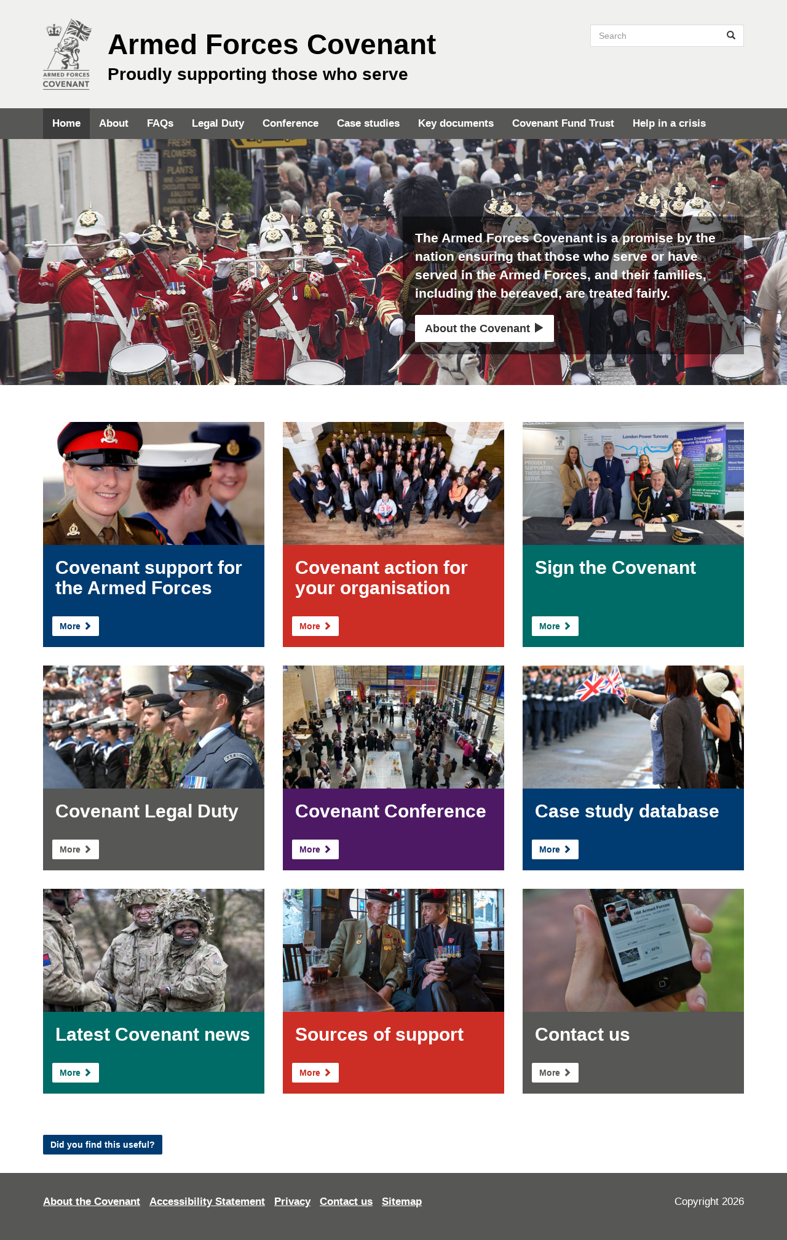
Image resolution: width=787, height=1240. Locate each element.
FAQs (160, 123)
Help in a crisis (669, 123)
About (114, 123)
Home (66, 123)
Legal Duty (218, 123)
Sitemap (402, 1201)
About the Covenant (479, 328)
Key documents (456, 123)
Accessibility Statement (207, 1201)
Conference (290, 123)
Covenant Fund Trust (563, 123)
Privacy (292, 1201)
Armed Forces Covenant (272, 44)
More (71, 626)
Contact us (346, 1201)
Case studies (368, 123)
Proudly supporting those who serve (258, 74)
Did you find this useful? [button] (102, 1145)
